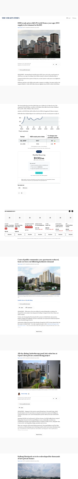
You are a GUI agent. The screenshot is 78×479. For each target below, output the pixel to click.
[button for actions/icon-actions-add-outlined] (28, 394)
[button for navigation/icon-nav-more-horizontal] (59, 64)
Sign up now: (20, 27)
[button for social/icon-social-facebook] (56, 64)
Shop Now (9, 234)
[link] (10, 18)
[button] (68, 18)
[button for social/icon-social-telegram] (53, 64)
